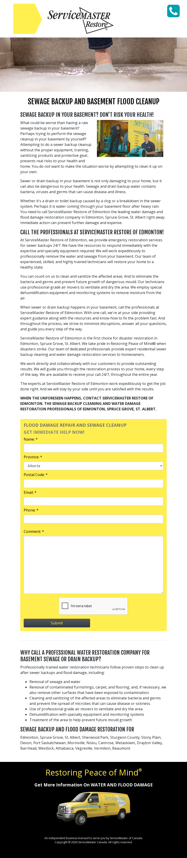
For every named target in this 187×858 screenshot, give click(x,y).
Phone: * (31, 510)
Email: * (30, 492)
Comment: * (34, 531)
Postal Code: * (36, 474)
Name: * (31, 439)
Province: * (33, 456)
